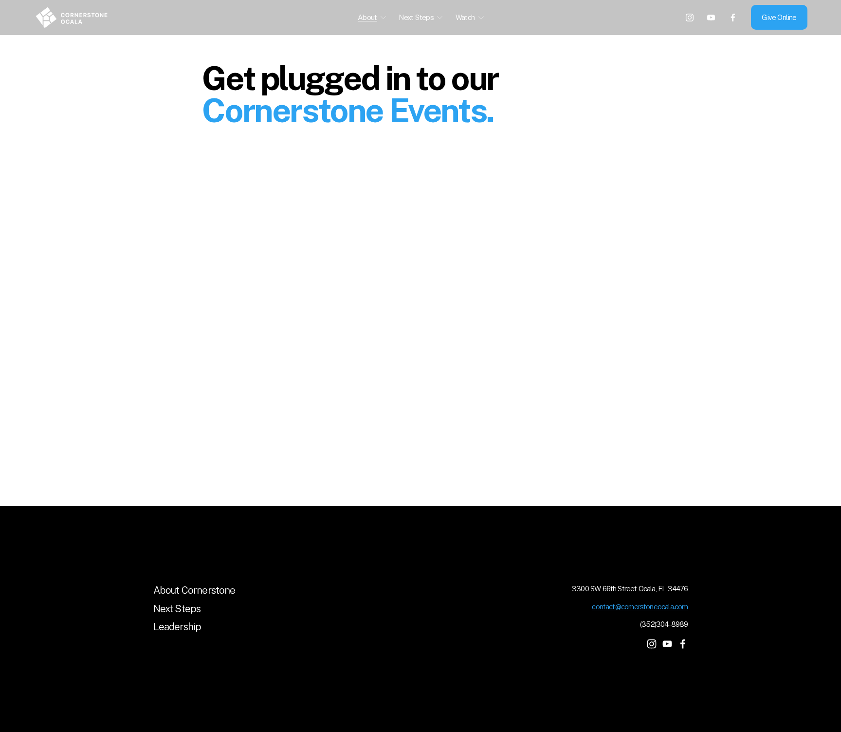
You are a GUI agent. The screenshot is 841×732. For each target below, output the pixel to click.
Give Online (779, 17)
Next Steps (177, 609)
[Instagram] (690, 17)
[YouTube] (711, 17)
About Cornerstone (194, 590)
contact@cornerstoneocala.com (640, 606)
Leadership (177, 627)
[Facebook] (733, 17)
